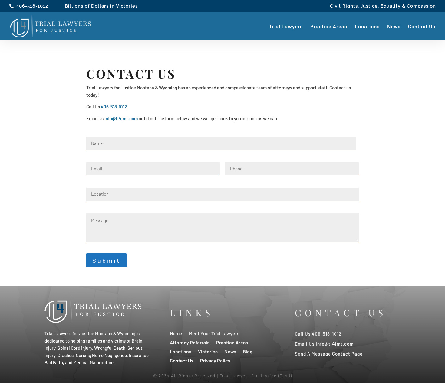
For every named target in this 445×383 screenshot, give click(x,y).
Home (176, 333)
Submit (106, 260)
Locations (367, 26)
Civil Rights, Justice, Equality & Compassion (383, 6)
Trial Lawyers (286, 26)
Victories (208, 351)
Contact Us (421, 26)
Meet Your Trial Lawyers (214, 333)
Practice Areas (328, 26)
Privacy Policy (215, 360)
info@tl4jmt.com (121, 118)
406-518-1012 (32, 6)
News (393, 26)
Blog (247, 351)
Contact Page (347, 353)
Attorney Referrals (189, 342)
